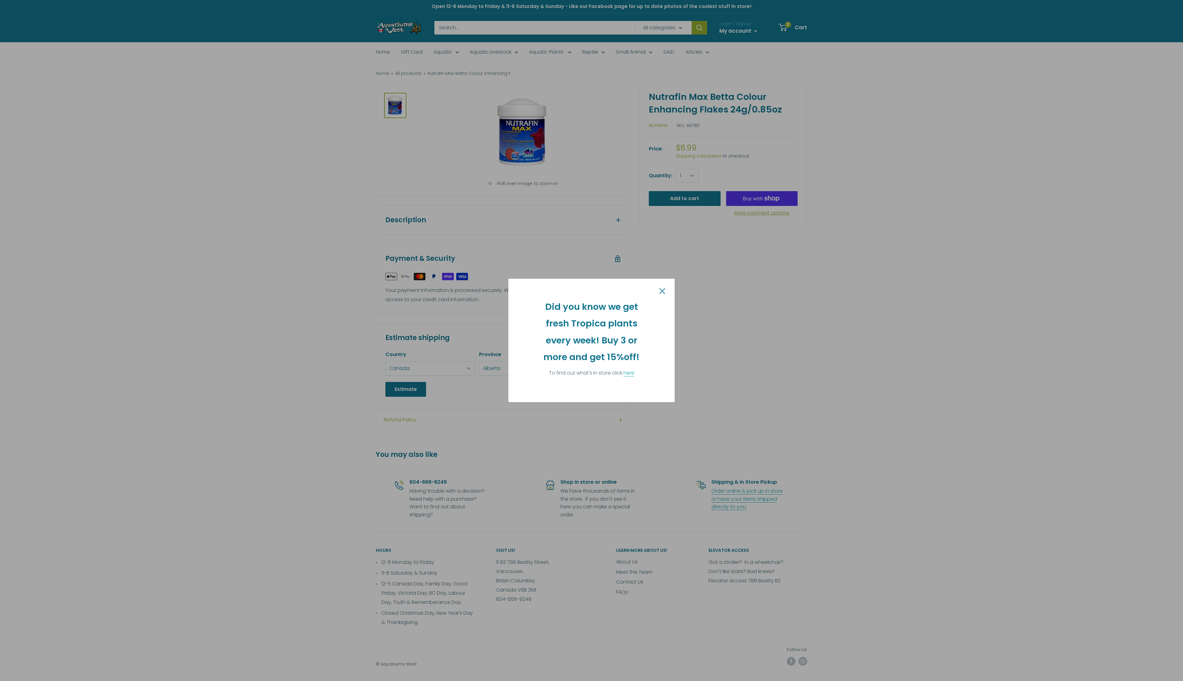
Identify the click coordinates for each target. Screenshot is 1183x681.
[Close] (662, 290)
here (629, 372)
